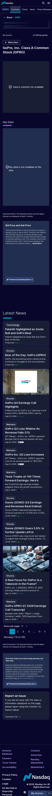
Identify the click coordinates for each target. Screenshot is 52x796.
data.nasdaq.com (27, 678)
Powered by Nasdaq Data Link (21, 684)
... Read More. (36, 243)
